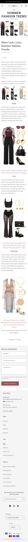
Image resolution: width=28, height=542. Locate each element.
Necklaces (5, 429)
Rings (4, 425)
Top (4, 243)
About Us (5, 447)
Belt (12, 243)
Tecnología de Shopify (20, 539)
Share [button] (4, 57)
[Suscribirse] (23, 499)
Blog (4, 443)
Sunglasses (23, 172)
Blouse (3, 170)
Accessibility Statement (9, 486)
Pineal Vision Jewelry (11, 539)
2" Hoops (22, 247)
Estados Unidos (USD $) (13, 517)
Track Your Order (8, 411)
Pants (7, 243)
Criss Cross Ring (14, 322)
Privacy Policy (6, 478)
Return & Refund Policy (9, 466)
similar (17, 320)
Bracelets (5, 432)
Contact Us (6, 397)
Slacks (8, 170)
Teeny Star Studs (14, 247)
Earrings (16, 172)
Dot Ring (23, 322)
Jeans (8, 320)
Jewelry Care (6, 451)
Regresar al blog (15, 339)
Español (13, 527)
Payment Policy (7, 474)
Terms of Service (7, 482)
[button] (2, 6)
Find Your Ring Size (8, 455)
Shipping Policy (7, 470)
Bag (20, 243)
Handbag (18, 170)
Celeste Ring (9, 172)
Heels (13, 170)
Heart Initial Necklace (10, 324)
